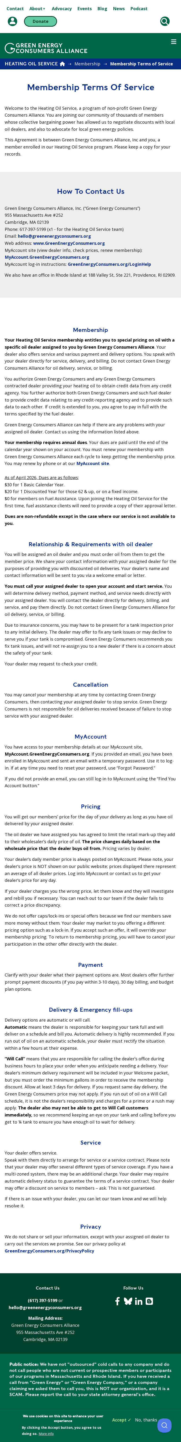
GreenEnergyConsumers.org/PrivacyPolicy (49, 1251)
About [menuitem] (35, 9)
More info (46, 1433)
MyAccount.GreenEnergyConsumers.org (47, 257)
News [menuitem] (119, 8)
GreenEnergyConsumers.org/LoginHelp (109, 264)
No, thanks (146, 1420)
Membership (87, 64)
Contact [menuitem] (15, 8)
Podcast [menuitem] (139, 8)
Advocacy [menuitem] (62, 8)
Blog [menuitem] (102, 8)
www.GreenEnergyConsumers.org (69, 243)
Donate (41, 21)
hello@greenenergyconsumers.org (55, 236)
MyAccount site (92, 463)
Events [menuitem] (84, 8)
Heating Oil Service (31, 64)
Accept (119, 1420)
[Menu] (173, 42)
